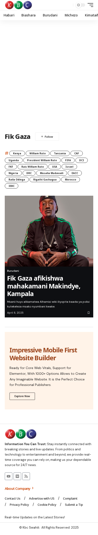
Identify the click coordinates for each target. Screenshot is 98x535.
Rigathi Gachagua (45, 179)
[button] (68, 5)
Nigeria (13, 173)
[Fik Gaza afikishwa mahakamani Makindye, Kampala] (49, 231)
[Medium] (17, 476)
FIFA (68, 160)
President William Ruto (42, 160)
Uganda (14, 160)
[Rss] (26, 476)
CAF (76, 153)
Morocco (70, 179)
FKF (11, 166)
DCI (81, 160)
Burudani (13, 270)
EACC (75, 173)
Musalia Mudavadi (51, 173)
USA (54, 166)
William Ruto (37, 153)
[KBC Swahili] (19, 5)
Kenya (17, 153)
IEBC (12, 186)
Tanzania (60, 153)
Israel (69, 166)
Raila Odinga (17, 179)
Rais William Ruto (32, 166)
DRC (29, 173)
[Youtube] (8, 476)
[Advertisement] (49, 76)
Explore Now (22, 396)
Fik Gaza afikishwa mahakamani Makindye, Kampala (43, 286)
